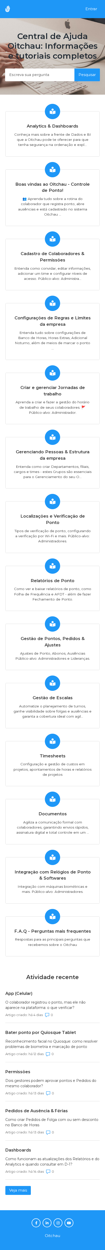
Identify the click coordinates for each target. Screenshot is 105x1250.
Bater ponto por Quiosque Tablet (40, 1032)
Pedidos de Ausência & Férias (36, 1110)
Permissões (17, 1071)
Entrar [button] (91, 8)
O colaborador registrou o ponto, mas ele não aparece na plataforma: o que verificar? (45, 1005)
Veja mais (20, 1190)
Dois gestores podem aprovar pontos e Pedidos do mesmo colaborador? (50, 1083)
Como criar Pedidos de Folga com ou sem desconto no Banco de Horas (51, 1122)
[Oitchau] (10, 9)
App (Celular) (18, 993)
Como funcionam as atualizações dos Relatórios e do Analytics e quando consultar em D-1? (52, 1162)
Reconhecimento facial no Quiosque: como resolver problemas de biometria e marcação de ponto (51, 1044)
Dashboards (18, 1150)
